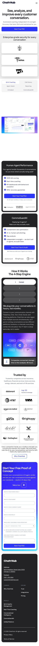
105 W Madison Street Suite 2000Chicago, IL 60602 (14, 570)
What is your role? (9, 515)
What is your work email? (11, 492)
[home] (8, 2)
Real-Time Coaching (10, 609)
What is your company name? (12, 507)
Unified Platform (9, 622)
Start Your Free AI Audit (19, 247)
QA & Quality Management (8, 605)
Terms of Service (9, 639)
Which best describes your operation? (15, 522)
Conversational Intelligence (8, 614)
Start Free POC (19, 29)
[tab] (10, 82)
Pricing (23, 596)
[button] (36, 2)
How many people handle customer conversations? (15, 536)
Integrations (25, 592)
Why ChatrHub (19, 456)
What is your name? (9, 499)
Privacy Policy (8, 635)
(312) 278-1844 (8, 577)
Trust (22, 589)
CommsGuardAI (9, 618)
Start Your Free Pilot (19, 196)
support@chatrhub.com (11, 580)
